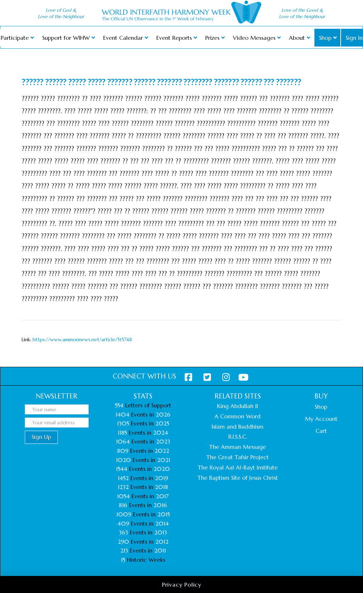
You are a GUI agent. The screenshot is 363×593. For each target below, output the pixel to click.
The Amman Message (237, 446)
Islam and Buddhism (237, 426)
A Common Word (237, 416)
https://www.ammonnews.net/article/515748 (82, 339)
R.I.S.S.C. (237, 436)
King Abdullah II (237, 405)
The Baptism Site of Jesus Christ (237, 477)
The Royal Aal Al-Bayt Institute (238, 467)
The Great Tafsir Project (237, 457)
